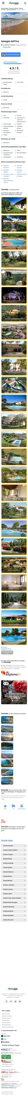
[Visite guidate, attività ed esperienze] (6, 1062)
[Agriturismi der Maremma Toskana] (6, 1059)
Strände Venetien (8, 845)
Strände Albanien (6, 1025)
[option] (14, 23)
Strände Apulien (7, 867)
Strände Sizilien (7, 859)
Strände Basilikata (8, 915)
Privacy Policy (4, 1087)
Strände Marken (7, 880)
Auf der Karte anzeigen (12, 54)
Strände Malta (5, 1020)
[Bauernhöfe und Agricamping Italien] (11, 1053)
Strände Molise (7, 876)
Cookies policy (12, 1087)
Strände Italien (4, 8)
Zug (13, 808)
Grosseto (21, 45)
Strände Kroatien (6, 1018)
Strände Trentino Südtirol (10, 850)
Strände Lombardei (8, 885)
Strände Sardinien (8, 863)
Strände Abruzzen (8, 920)
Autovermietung (21, 808)
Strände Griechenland (7, 1027)
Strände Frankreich (7, 1016)
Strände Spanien (6, 1022)
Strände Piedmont (8, 872)
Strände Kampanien (8, 907)
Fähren (5, 808)
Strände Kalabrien (8, 911)
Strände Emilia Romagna (10, 902)
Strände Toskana (13, 8)
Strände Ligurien (8, 889)
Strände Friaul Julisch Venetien (12, 898)
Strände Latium (7, 893)
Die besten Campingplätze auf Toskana (8, 180)
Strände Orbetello (11, 9)
